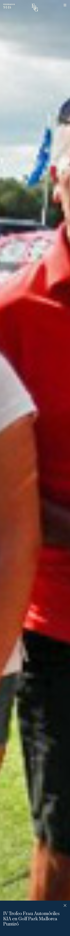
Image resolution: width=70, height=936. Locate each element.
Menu (65, 5)
